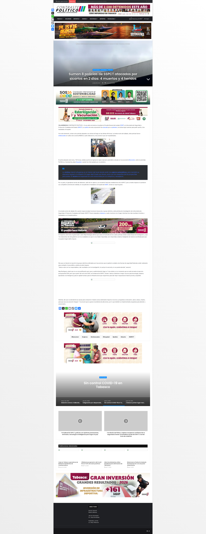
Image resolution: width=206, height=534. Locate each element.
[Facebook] (52, 10)
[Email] (52, 19)
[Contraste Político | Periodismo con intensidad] (71, 9)
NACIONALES (93, 18)
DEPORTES (76, 18)
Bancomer (75, 337)
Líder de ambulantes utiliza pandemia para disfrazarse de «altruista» (113, 463)
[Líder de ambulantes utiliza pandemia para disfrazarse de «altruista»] (114, 455)
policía (116, 337)
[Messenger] (52, 26)
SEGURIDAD (68, 18)
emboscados (96, 337)
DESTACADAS (84, 43)
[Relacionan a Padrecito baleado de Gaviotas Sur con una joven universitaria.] (137, 455)
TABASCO (59, 18)
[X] (52, 13)
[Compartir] (52, 29)
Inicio (78, 43)
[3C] (103, 96)
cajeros (85, 337)
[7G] (103, 225)
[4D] (103, 322)
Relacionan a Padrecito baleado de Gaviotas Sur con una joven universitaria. (136, 463)
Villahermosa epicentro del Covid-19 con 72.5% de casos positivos (91, 463)
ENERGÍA (84, 18)
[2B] (103, 30)
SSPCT (132, 337)
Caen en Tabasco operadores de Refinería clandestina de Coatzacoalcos (68, 463)
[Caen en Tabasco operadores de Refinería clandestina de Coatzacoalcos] (68, 455)
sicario (124, 337)
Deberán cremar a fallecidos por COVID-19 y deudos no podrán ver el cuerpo (103, 385)
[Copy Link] (52, 22)
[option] (103, 386)
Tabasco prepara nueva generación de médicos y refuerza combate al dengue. (96, 1)
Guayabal (107, 337)
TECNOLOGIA (111, 18)
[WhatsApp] (52, 16)
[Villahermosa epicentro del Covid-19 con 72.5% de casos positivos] (91, 455)
